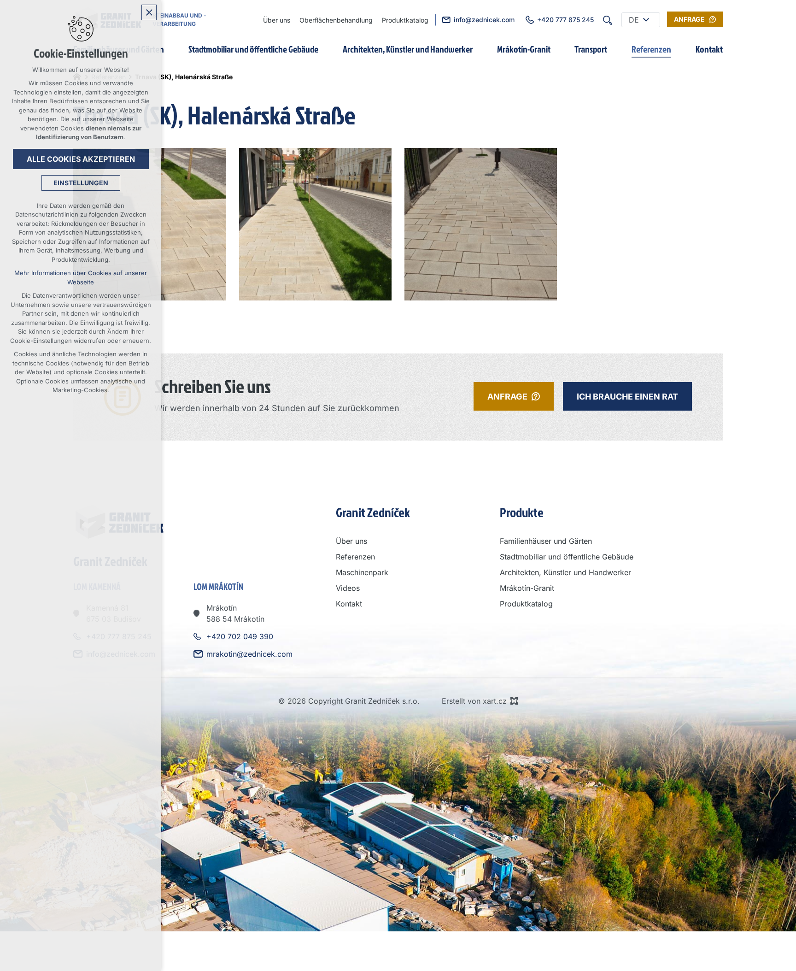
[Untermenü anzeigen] (646, 19)
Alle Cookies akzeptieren (81, 159)
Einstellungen (80, 183)
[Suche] (607, 20)
